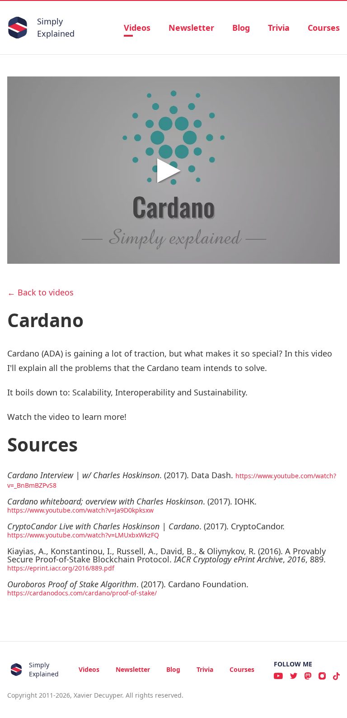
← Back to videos (40, 292)
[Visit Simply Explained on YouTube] (278, 676)
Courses (324, 27)
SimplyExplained (56, 27)
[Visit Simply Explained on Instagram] (322, 676)
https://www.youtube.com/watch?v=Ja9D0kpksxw (80, 510)
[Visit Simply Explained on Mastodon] (308, 676)
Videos (137, 27)
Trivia (279, 27)
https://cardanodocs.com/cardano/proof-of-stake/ (82, 593)
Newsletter (191, 27)
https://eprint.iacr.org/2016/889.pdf (60, 568)
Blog (241, 27)
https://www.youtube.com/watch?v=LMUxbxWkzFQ (83, 535)
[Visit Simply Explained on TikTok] (336, 676)
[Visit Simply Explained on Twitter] (293, 676)
